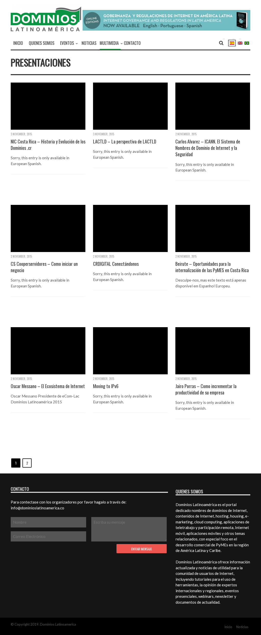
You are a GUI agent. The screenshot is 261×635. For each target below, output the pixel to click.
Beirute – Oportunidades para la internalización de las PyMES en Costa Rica (212, 267)
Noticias (89, 43)
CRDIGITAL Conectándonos (116, 264)
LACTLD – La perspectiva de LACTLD (124, 141)
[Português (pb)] (246, 42)
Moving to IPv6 (106, 386)
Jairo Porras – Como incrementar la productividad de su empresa (206, 389)
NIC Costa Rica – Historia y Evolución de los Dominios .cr (48, 144)
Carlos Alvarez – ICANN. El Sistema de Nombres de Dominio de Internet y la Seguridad (207, 147)
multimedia (109, 43)
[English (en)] (240, 42)
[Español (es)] (232, 43)
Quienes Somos (41, 43)
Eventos (67, 43)
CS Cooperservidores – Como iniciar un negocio (44, 267)
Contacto (132, 43)
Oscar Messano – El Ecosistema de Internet (48, 386)
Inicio (18, 43)
